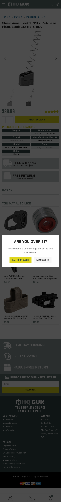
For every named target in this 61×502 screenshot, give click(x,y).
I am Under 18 (42, 260)
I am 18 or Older (20, 260)
